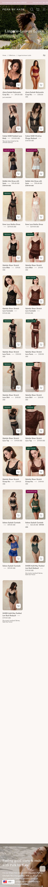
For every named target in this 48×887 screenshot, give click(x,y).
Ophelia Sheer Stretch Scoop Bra (11, 480)
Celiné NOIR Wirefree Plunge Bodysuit (33, 137)
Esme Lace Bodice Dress (11, 224)
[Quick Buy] (18, 85)
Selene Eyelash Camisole (11, 522)
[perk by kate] (13, 9)
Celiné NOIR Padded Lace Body (12, 137)
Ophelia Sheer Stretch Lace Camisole (11, 309)
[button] (31, 9)
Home (4, 55)
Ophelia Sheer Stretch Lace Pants (11, 353)
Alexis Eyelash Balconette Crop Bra (12, 93)
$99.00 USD (19, 94)
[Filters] (44, 55)
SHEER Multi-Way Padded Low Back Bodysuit (34, 567)
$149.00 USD (29, 140)
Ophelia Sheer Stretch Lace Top (11, 439)
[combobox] (8, 882)
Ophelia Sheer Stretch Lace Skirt (11, 396)
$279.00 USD (12, 227)
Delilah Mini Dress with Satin (11, 182)
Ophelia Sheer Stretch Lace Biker (11, 266)
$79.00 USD (6, 313)
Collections (12, 55)
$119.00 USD (16, 138)
